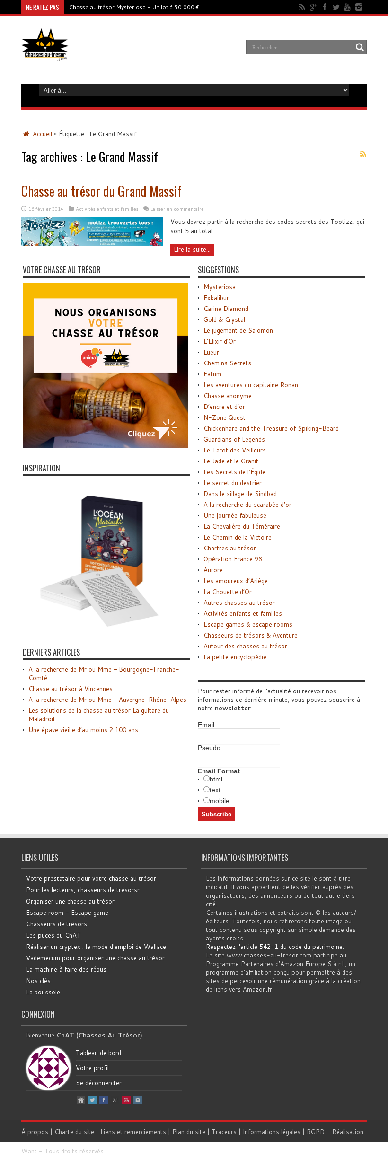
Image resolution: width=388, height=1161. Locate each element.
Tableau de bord (98, 1052)
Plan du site (188, 1131)
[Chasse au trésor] (45, 54)
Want (29, 1151)
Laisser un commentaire (177, 208)
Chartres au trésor (229, 548)
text (215, 790)
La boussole (43, 992)
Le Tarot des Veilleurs (234, 450)
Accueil (41, 134)
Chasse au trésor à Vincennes (70, 688)
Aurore (213, 570)
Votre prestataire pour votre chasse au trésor (91, 878)
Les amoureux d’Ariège (235, 580)
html (216, 779)
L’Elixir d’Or (219, 341)
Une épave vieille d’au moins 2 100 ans (83, 730)
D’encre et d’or (224, 406)
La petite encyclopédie (234, 657)
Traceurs (224, 1131)
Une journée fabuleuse (234, 515)
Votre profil (92, 1068)
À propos (34, 1131)
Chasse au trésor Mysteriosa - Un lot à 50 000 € (134, 7)
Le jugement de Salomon (238, 330)
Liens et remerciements (133, 1131)
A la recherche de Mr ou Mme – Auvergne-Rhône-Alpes (107, 699)
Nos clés (38, 980)
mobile (219, 801)
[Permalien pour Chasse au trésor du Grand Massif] (92, 243)
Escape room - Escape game (67, 912)
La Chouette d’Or (227, 591)
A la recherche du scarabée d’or (247, 504)
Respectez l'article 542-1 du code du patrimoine (274, 946)
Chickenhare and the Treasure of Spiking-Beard (271, 428)
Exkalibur (216, 297)
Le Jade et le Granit (230, 461)
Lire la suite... (192, 249)
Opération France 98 (232, 559)
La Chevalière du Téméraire (241, 526)
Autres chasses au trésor (239, 602)
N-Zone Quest (224, 417)
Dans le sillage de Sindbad (240, 493)
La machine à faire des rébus (66, 969)
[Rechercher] (360, 47)
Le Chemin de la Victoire (237, 537)
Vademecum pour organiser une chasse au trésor (95, 958)
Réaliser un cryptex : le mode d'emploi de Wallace (96, 946)
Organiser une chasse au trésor (70, 901)
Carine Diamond (225, 308)
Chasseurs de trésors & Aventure (250, 635)
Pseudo (209, 748)
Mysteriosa (219, 287)
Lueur (211, 352)
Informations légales (271, 1131)
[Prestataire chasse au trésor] (105, 446)
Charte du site (74, 1131)
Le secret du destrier (232, 483)
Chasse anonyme (227, 395)
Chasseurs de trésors (56, 924)
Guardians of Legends (234, 439)
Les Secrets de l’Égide (234, 472)
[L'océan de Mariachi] (98, 630)
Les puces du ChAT (53, 935)
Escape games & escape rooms (247, 624)
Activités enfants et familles (107, 208)
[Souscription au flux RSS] (363, 154)
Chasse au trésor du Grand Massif (101, 191)
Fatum (212, 374)
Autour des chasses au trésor (245, 646)
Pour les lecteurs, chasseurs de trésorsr (83, 890)
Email (206, 724)
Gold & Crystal (224, 319)
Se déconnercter (99, 1083)
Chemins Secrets (227, 363)
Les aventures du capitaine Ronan (250, 385)
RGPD (316, 1131)
